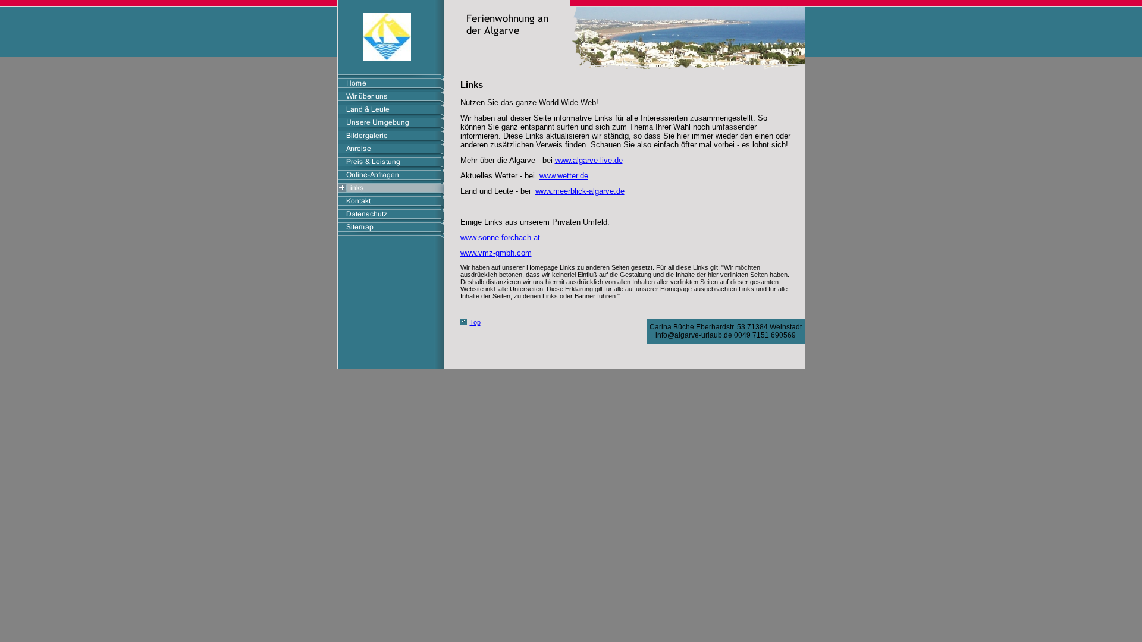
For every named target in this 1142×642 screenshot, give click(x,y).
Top (475, 322)
